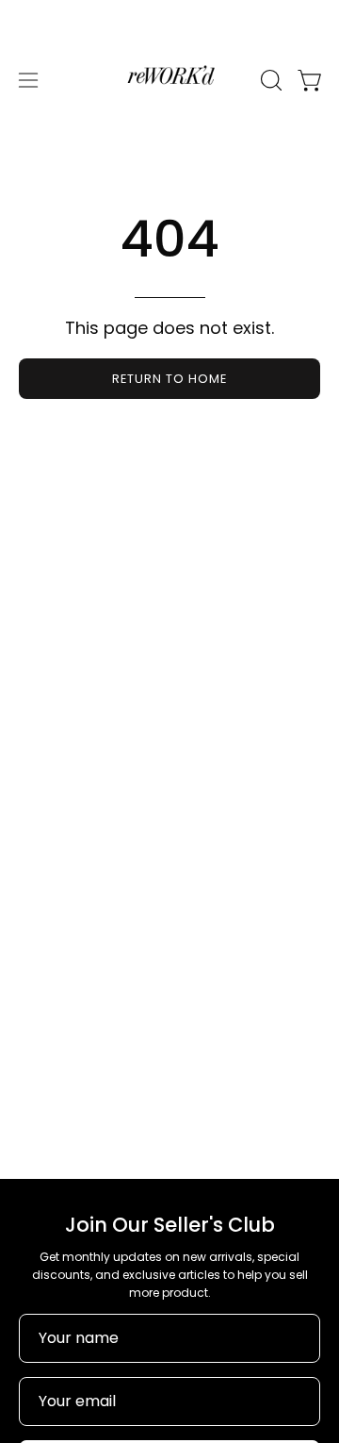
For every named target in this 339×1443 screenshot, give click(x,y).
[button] (269, 80)
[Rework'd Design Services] (169, 80)
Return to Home (169, 379)
